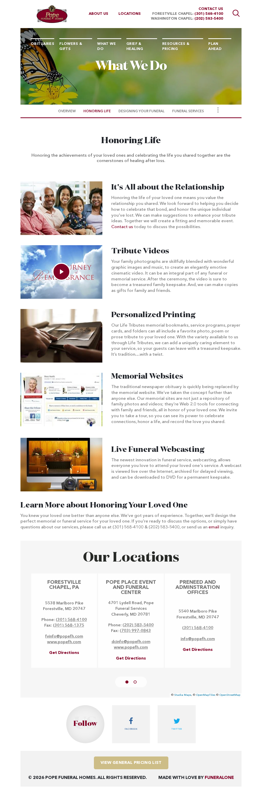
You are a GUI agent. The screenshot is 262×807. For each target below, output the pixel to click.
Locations (129, 14)
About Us (98, 14)
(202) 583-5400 (208, 18)
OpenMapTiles (205, 695)
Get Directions (64, 653)
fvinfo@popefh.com (64, 637)
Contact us (122, 227)
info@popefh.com (198, 639)
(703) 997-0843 (135, 631)
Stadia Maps (182, 695)
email (214, 527)
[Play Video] (61, 272)
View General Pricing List (131, 763)
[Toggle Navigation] (218, 110)
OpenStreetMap (229, 695)
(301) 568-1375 (68, 626)
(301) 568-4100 (208, 14)
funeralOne (219, 778)
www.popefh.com (64, 642)
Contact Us (211, 9)
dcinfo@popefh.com (131, 642)
